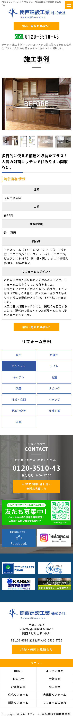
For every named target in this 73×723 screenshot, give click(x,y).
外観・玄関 (19, 399)
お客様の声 (18, 687)
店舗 (19, 422)
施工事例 (54, 687)
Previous (6, 141)
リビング (54, 388)
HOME (18, 671)
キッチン (19, 377)
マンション (19, 366)
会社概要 (54, 679)
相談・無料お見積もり (36, 26)
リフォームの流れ (54, 702)
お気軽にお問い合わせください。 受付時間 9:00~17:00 (36, 467)
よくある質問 (54, 671)
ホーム (5, 44)
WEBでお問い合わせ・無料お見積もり (36, 486)
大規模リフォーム (54, 694)
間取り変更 (19, 411)
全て (19, 355)
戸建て (54, 355)
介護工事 (54, 411)
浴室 (54, 377)
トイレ (54, 366)
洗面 (19, 388)
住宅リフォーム (18, 694)
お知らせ (18, 679)
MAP (47, 633)
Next (67, 141)
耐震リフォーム (18, 702)
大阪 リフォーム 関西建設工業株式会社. (45, 714)
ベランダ (54, 399)
